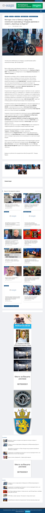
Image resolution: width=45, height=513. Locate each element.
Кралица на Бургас (33, 16)
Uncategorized (27, 229)
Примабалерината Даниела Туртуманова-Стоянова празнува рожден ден (32, 260)
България (6, 193)
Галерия (11, 16)
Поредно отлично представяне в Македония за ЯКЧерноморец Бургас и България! (32, 205)
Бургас (6, 16)
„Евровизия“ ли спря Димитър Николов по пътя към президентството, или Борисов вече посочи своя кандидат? (12, 242)
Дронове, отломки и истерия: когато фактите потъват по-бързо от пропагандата (12, 205)
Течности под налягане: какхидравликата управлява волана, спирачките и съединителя (32, 223)
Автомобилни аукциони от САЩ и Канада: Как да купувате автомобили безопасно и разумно (12, 223)
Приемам (27, 511)
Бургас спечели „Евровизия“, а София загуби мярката (11, 278)
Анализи (6, 229)
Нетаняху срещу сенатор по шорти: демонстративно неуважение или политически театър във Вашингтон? (32, 279)
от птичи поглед (38, 0)
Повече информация (20, 511)
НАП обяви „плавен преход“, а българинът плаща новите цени (12, 260)
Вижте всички (38, 191)
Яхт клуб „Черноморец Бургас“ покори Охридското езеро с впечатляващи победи (31, 297)
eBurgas (9, 26)
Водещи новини (24, 16)
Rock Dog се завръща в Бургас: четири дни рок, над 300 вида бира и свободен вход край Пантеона (31, 242)
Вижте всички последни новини (11, 306)
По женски (17, 16)
